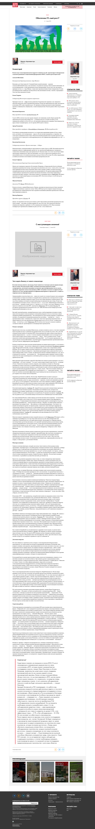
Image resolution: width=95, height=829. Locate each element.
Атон (31, 360)
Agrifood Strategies (32, 114)
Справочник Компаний (48, 3)
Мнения (55, 7)
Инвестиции (22, 7)
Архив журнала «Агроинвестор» (74, 798)
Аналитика (29, 7)
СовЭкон (27, 412)
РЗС (44, 586)
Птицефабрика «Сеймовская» (36, 129)
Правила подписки (52, 798)
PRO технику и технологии (34, 3)
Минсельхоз (55, 174)
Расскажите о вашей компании (55, 818)
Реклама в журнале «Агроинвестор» (52, 811)
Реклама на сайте (52, 808)
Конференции (58, 3)
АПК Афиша (66, 3)
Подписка (69, 797)
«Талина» (25, 198)
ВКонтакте (69, 808)
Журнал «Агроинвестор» (53, 797)
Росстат (36, 341)
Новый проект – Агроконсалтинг (55, 802)
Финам (22, 184)
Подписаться (34, 803)
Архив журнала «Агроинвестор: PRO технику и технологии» (74, 800)
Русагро (55, 513)
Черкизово (40, 517)
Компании (50, 7)
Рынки (34, 7)
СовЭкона (29, 388)
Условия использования (16, 825)
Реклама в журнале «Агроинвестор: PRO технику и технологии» (55, 815)
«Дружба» (58, 381)
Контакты (50, 800)
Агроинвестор (23, 3)
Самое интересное (42, 7)
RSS (67, 810)
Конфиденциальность (15, 824)
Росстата (56, 305)
